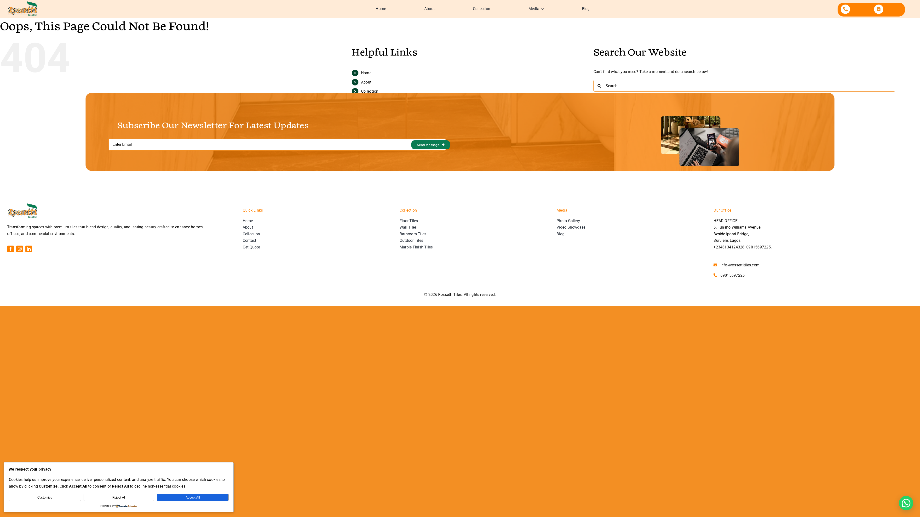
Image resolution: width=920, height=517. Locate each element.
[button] (906, 503)
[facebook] (10, 249)
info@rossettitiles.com (739, 265)
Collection (369, 91)
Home (366, 73)
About (366, 82)
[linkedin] (28, 249)
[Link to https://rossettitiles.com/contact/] (845, 9)
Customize (44, 497)
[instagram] (19, 249)
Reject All (119, 497)
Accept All (193, 497)
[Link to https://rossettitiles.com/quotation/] (878, 9)
